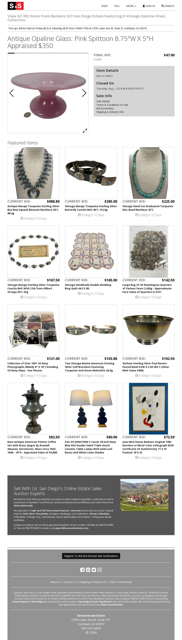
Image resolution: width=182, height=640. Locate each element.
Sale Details (103, 101)
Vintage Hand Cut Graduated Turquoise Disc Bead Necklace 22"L (147, 207)
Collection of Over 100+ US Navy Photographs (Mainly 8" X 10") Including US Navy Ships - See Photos (32, 367)
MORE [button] (130, 6)
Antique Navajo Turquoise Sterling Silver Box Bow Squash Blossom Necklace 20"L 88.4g (33, 209)
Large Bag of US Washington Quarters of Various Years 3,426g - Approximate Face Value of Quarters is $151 (147, 288)
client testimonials (23, 505)
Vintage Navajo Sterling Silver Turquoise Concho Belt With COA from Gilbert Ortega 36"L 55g (33, 288)
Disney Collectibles (99, 513)
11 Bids (97, 59)
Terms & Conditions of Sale (112, 104)
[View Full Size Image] (85, 131)
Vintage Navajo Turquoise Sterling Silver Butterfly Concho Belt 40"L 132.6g (91, 207)
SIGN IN (150, 6)
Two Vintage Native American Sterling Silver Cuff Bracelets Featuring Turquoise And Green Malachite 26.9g (89, 367)
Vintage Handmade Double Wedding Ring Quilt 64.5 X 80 (88, 286)
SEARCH (169, 6)
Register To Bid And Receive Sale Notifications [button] (91, 556)
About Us (55, 582)
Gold (25, 513)
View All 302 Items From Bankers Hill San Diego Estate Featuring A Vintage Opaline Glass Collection (86, 18)
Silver (32, 513)
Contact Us (70, 582)
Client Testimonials (121, 582)
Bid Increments (105, 108)
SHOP (104, 6)
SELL (117, 6)
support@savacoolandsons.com (71, 528)
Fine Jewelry (42, 513)
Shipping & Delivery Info (110, 112)
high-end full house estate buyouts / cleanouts (56, 510)
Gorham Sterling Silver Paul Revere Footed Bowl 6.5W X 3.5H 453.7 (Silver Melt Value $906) (145, 367)
